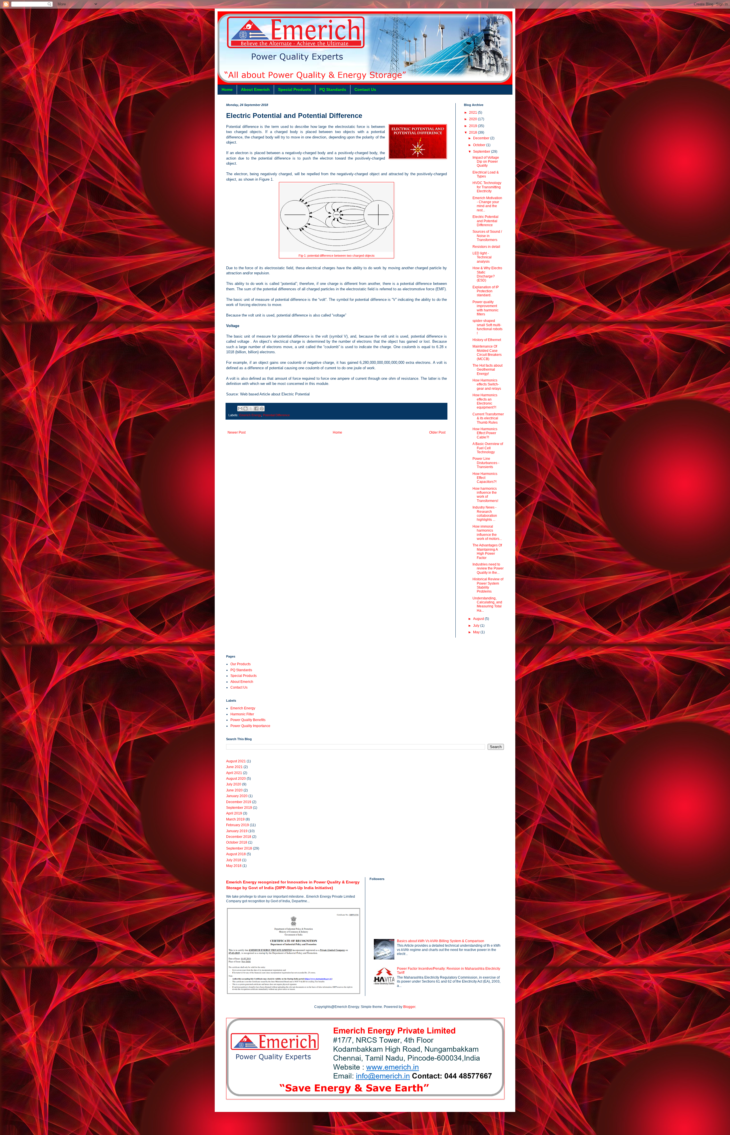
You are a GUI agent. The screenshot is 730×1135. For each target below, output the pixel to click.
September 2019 (239, 808)
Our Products (240, 664)
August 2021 (236, 761)
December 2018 (238, 837)
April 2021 (234, 773)
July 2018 (233, 860)
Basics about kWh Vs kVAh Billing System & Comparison (440, 941)
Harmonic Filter (242, 714)
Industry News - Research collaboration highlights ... (485, 513)
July (476, 626)
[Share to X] (251, 408)
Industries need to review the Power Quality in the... (488, 568)
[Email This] (240, 408)
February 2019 (237, 825)
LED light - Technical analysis (482, 257)
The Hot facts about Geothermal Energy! (487, 370)
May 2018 (234, 866)
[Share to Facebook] (256, 408)
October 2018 (236, 842)
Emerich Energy (250, 415)
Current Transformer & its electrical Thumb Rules (488, 418)
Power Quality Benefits (247, 720)
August (479, 619)
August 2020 (236, 779)
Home (227, 89)
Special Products (294, 89)
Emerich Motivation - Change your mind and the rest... (487, 204)
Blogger (409, 1007)
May (476, 632)
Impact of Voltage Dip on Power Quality (486, 162)
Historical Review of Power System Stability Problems (488, 585)
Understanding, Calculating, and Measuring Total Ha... (487, 604)
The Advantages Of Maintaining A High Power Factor (487, 551)
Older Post (437, 432)
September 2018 (239, 848)
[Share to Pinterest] (262, 408)
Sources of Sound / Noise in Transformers (487, 236)
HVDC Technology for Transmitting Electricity (487, 187)
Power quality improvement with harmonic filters (485, 308)
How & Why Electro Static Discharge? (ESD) (487, 274)
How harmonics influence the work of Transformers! (485, 495)
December (481, 138)
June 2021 (234, 767)
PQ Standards (332, 89)
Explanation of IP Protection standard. (486, 291)
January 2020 (237, 796)
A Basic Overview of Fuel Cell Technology (488, 448)
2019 (473, 126)
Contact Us (365, 89)
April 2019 (234, 813)
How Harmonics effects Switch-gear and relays (487, 384)
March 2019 (235, 819)
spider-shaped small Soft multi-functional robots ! (487, 327)
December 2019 (238, 802)
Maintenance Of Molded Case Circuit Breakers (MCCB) (487, 352)
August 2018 (236, 854)
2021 (473, 113)
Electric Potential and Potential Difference (485, 221)
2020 (473, 119)
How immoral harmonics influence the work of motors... (487, 532)
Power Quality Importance (250, 726)
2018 (473, 132)
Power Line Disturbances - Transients (486, 463)
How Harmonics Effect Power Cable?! (485, 433)
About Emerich (255, 89)
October (479, 145)
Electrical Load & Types (486, 174)
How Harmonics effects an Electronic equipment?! (485, 401)
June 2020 (234, 790)
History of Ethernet (487, 340)
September (482, 152)
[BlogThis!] (245, 408)
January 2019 (237, 831)
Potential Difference (276, 415)
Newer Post (237, 432)
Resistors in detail (486, 247)
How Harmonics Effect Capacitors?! (485, 478)
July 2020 (233, 784)
